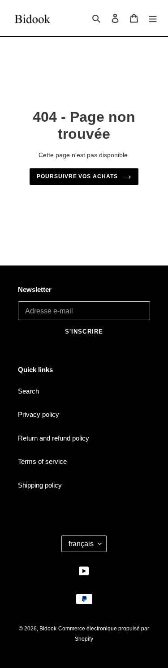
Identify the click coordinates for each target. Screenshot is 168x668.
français (81, 544)
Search (28, 391)
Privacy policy (38, 414)
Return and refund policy (53, 438)
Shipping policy (40, 485)
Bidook (47, 628)
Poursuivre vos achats (77, 176)
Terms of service (42, 461)
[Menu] (152, 18)
